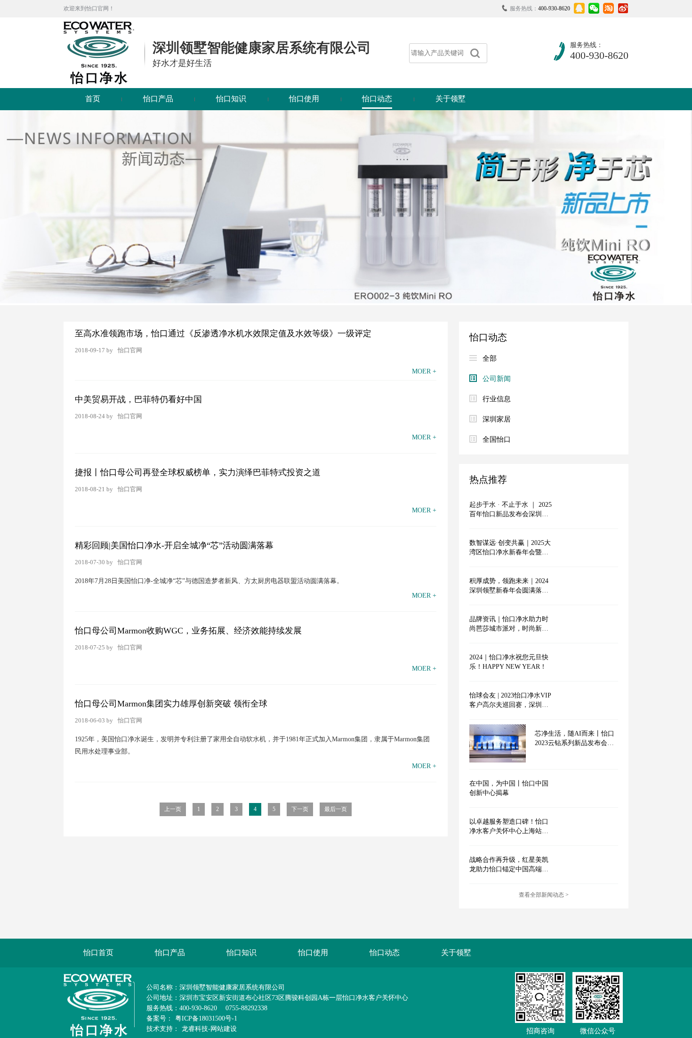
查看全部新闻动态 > (544, 895)
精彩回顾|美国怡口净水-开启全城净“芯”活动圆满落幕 (174, 545)
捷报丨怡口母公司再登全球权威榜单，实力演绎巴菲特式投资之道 (198, 472)
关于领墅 (450, 99)
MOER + (424, 371)
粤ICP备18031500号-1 (206, 1018)
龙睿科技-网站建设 (209, 1028)
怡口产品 (158, 99)
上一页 (172, 809)
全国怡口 (497, 439)
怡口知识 (231, 99)
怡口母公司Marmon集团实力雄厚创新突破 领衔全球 (171, 703)
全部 (490, 358)
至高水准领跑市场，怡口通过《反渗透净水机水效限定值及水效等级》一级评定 (223, 333)
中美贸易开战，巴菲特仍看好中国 (138, 399)
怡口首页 (98, 953)
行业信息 (497, 399)
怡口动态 (377, 99)
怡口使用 (304, 99)
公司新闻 (497, 378)
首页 (92, 99)
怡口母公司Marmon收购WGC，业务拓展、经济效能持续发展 (188, 630)
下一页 (299, 809)
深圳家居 (497, 419)
